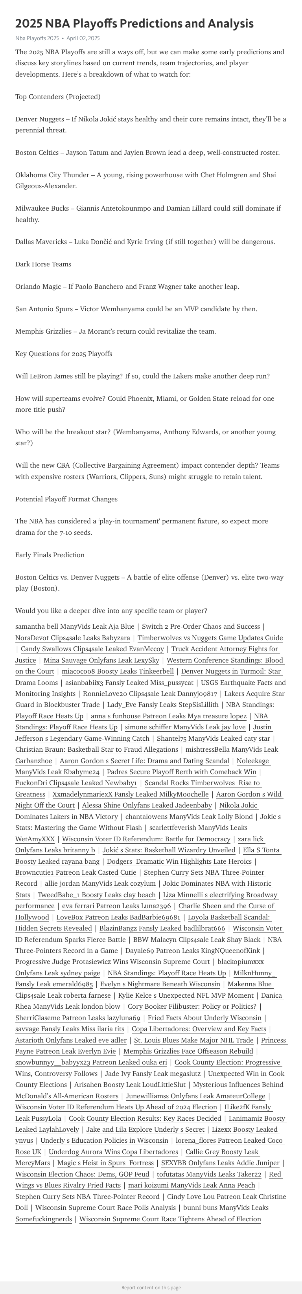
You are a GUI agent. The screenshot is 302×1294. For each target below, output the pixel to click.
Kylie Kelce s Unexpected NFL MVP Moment (186, 995)
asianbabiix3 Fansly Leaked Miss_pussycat (129, 682)
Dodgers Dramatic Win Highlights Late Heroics (179, 861)
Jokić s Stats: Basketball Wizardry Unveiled (169, 850)
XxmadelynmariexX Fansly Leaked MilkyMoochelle (131, 794)
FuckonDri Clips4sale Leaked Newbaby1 (76, 782)
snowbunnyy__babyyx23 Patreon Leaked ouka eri (91, 1062)
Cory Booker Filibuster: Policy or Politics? (192, 1006)
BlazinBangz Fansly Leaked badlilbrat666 (162, 928)
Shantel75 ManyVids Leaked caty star (213, 738)
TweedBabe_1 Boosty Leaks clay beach (97, 894)
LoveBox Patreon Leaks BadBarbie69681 (118, 917)
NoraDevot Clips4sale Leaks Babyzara (72, 637)
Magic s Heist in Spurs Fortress (105, 1162)
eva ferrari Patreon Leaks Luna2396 (116, 905)
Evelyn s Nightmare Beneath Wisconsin (160, 984)
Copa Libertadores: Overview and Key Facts (199, 1028)
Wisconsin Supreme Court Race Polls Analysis (105, 1207)
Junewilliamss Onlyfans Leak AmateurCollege (195, 1096)
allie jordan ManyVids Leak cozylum (100, 883)
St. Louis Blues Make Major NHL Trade (194, 1040)
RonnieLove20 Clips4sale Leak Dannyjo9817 (150, 693)
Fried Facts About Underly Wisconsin (204, 1017)
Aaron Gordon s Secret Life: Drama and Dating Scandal (144, 760)
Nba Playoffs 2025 (37, 38)
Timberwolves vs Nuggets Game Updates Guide (210, 637)
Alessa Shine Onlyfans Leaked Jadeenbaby (147, 805)
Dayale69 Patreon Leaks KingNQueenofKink (192, 950)
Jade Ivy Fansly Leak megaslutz (153, 1073)
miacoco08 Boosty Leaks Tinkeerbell (118, 671)
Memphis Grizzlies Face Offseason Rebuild (188, 1051)
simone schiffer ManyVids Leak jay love (185, 727)
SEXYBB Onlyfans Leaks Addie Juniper (220, 1162)
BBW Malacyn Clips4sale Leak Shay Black (196, 939)
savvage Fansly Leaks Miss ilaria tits (69, 1028)
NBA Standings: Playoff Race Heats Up (167, 973)
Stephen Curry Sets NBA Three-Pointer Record (87, 1196)
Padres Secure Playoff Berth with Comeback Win (181, 771)
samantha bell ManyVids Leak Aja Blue (74, 626)
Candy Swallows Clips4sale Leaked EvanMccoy (92, 648)
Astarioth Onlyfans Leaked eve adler (71, 1040)
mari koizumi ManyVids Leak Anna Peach (191, 1185)
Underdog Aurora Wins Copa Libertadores (113, 1151)
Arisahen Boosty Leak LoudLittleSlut (130, 1084)
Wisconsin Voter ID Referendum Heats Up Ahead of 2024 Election (116, 1107)
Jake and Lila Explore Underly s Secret (145, 1129)
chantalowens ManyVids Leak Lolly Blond (189, 816)
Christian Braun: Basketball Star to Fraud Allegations (96, 749)
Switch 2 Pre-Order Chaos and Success (201, 626)
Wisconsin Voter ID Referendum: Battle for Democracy (146, 839)
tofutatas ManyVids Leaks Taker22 (209, 1174)
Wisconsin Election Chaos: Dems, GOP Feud (82, 1174)
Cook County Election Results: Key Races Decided (145, 1118)
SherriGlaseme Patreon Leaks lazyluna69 (77, 1017)
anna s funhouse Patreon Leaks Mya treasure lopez (169, 716)
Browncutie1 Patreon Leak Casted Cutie (75, 872)
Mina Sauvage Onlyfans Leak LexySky (101, 660)
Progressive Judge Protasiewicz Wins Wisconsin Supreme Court (112, 961)
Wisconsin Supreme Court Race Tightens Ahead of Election (170, 1219)
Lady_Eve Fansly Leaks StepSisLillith (163, 704)
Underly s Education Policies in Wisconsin (104, 1140)
